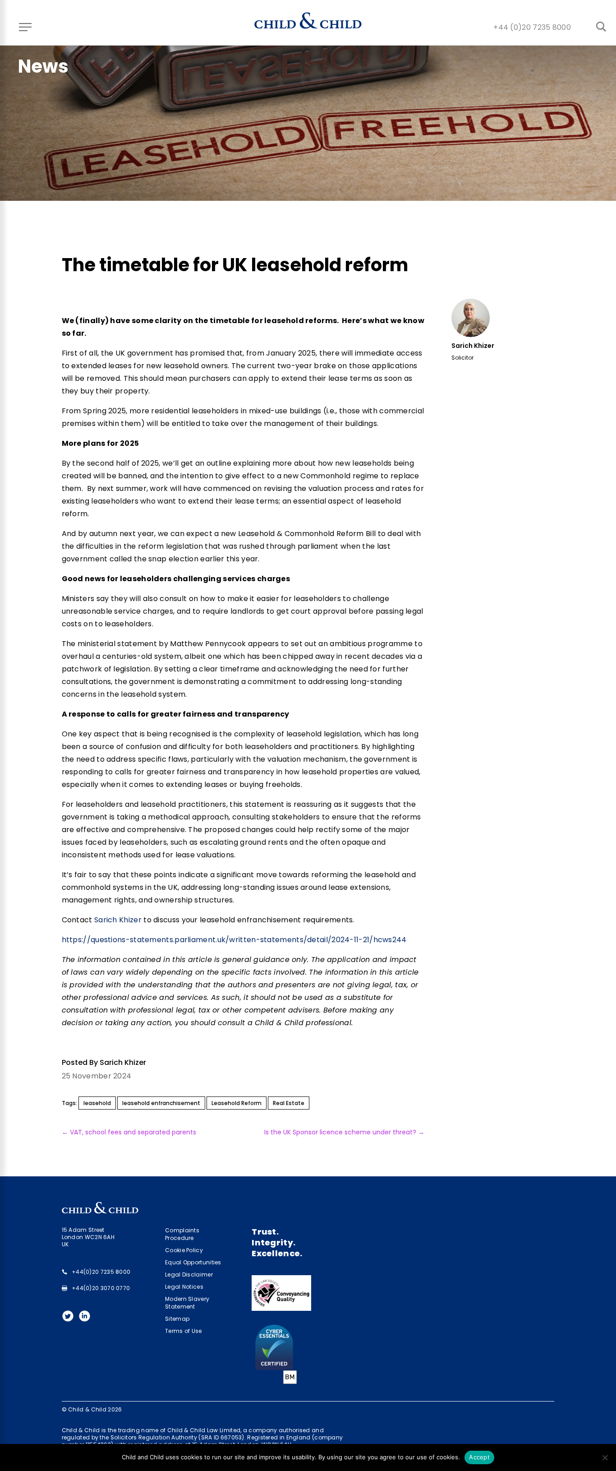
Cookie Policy (184, 1250)
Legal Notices (184, 1287)
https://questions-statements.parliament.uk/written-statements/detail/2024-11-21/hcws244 (234, 939)
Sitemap (177, 1319)
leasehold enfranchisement (161, 1103)
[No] (604, 1457)
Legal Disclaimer (189, 1274)
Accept (479, 1457)
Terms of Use (183, 1331)
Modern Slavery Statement (187, 1302)
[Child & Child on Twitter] (70, 1319)
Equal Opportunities (193, 1262)
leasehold (97, 1103)
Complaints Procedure (182, 1234)
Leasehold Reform (236, 1103)
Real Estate (288, 1103)
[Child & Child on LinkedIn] (87, 1319)
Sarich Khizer (118, 920)
